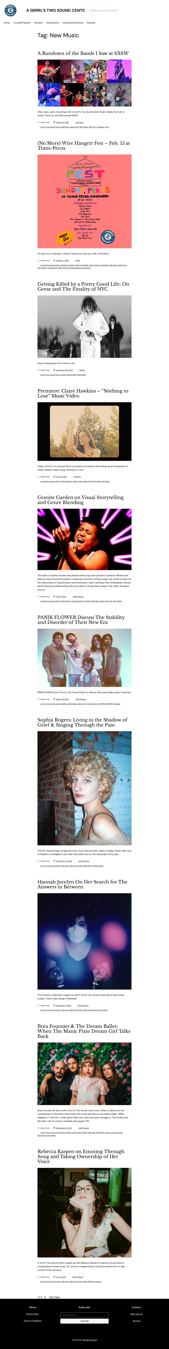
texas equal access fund (80, 268)
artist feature (66, 601)
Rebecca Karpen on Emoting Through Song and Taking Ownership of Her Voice (80, 1156)
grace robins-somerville (98, 265)
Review (82, 370)
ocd (98, 704)
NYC (90, 866)
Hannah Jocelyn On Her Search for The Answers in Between (82, 885)
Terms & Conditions (33, 1320)
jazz (110, 601)
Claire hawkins (66, 481)
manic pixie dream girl (114, 1132)
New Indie (96, 481)
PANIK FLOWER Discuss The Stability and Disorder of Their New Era (81, 620)
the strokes (51, 1135)
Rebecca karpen (94, 1281)
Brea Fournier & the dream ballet (74, 1132)
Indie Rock (65, 127)
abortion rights (74, 265)
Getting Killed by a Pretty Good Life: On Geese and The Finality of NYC (83, 287)
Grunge (87, 601)
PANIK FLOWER (106, 704)
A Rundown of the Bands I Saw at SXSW (83, 53)
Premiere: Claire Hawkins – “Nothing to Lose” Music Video (82, 394)
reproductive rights (54, 268)
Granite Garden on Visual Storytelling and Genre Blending (80, 500)
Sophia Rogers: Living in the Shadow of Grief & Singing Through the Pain (82, 722)
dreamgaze (72, 704)
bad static (84, 265)
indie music (77, 481)
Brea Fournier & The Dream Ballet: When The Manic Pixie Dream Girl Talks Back (83, 1031)
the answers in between (98, 1010)
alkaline (64, 704)
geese (63, 375)
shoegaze (100, 127)
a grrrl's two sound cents (50, 127)
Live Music (79, 122)
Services (136, 1321)
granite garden (78, 601)
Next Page (54, 1297)
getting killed (71, 375)
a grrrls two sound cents (50, 265)
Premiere (77, 477)
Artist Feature (78, 596)
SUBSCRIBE (84, 1321)
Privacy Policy (32, 1314)
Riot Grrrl (92, 127)
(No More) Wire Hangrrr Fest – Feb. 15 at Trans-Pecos (83, 146)
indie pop (64, 866)
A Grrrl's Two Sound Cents (55, 10)
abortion (64, 265)
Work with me (136, 1314)
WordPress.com (90, 1340)
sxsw (107, 127)
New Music (83, 127)
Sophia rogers (97, 866)
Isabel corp (74, 127)
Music (77, 260)
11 (45, 1297)
